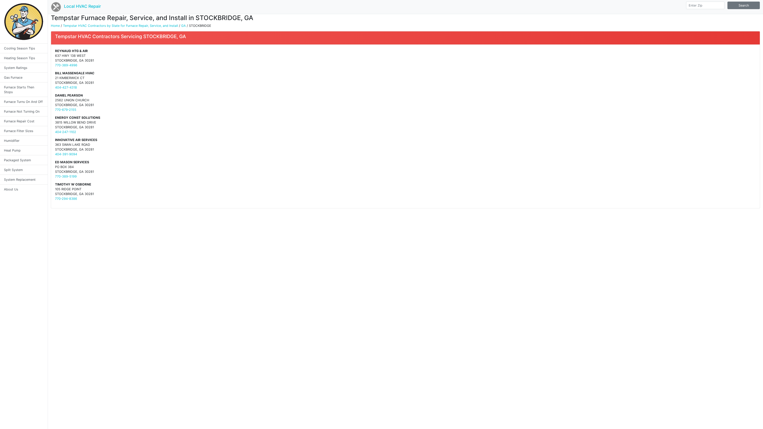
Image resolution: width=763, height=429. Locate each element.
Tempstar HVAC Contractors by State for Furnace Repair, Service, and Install (120, 26)
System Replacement (20, 180)
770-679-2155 (65, 110)
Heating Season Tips (19, 58)
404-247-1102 (65, 132)
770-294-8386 (66, 199)
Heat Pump (12, 150)
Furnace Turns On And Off (23, 102)
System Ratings (15, 68)
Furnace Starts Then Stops (19, 89)
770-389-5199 (66, 176)
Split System (13, 170)
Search (744, 5)
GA (183, 26)
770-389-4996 (66, 65)
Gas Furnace (13, 77)
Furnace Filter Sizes (18, 131)
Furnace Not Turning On (22, 111)
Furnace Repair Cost (19, 121)
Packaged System (17, 160)
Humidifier (11, 141)
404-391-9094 (66, 154)
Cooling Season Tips (19, 48)
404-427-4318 (66, 87)
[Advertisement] (528, 76)
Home (55, 26)
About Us (11, 189)
